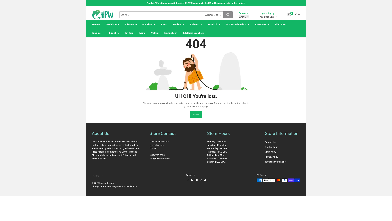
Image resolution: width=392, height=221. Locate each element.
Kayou (164, 24)
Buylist (112, 33)
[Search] (228, 14)
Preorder (96, 24)
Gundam (177, 24)
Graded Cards (112, 24)
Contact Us (270, 142)
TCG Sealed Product (236, 24)
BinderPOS (131, 186)
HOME (196, 114)
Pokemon (129, 24)
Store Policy (270, 152)
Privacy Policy (271, 157)
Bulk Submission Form (193, 33)
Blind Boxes (280, 24)
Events (142, 33)
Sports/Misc (260, 24)
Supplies (96, 33)
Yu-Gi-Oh (212, 24)
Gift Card (129, 33)
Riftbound (194, 24)
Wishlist (154, 33)
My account (267, 16)
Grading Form (170, 33)
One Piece (147, 24)
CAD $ (96, 175)
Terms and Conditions (275, 162)
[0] (289, 14)
